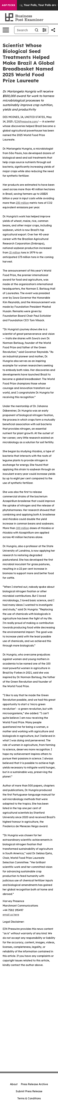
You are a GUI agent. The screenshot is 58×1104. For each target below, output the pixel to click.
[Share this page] (53, 30)
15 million (14, 252)
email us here (11, 914)
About (14, 1084)
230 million (22, 202)
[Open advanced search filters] (44, 30)
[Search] (36, 30)
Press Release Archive (34, 1084)
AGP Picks (8, 5)
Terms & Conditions (29, 1098)
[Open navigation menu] (6, 30)
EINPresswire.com (26, 121)
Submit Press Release (29, 1091)
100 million (22, 528)
